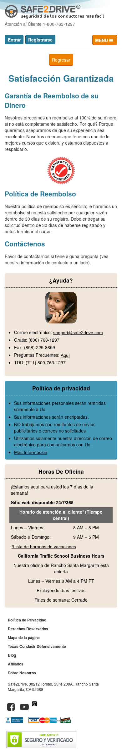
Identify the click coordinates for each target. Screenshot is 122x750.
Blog (12, 655)
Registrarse (40, 39)
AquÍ (65, 355)
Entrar (14, 39)
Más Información (30, 452)
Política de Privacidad (27, 620)
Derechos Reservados (28, 628)
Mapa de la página (24, 637)
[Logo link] (43, 9)
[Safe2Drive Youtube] (24, 708)
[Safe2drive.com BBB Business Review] (15, 721)
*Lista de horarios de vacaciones (44, 546)
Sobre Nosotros (22, 673)
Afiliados (15, 664)
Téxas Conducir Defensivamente (37, 646)
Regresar (61, 60)
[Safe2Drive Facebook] (11, 708)
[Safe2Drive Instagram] (34, 708)
